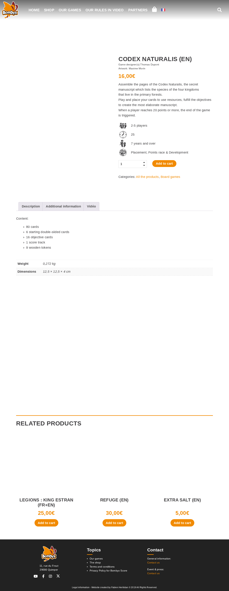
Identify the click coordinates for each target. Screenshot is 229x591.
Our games (70, 10)
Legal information (80, 587)
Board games (170, 177)
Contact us (153, 562)
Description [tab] (31, 206)
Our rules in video (105, 10)
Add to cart (164, 163)
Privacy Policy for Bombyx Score (108, 570)
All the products (147, 177)
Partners (138, 10)
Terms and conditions (102, 566)
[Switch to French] (163, 10)
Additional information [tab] (63, 206)
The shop (95, 562)
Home (34, 10)
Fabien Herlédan (119, 587)
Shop (49, 10)
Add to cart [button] (46, 523)
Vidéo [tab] (91, 206)
